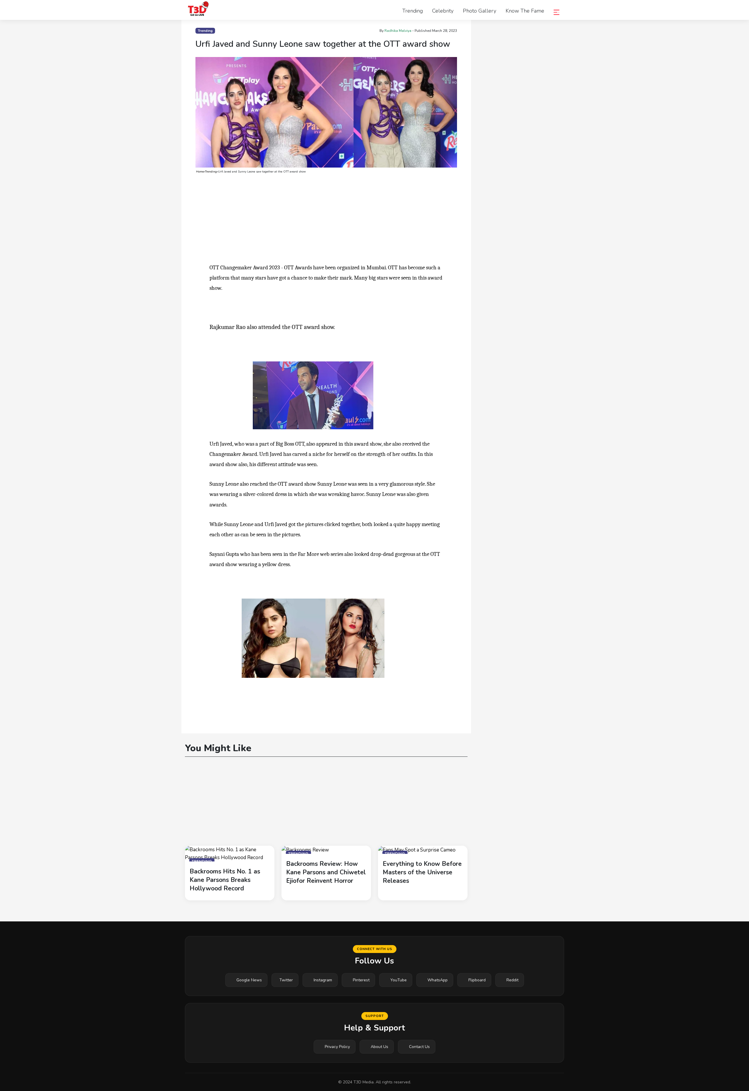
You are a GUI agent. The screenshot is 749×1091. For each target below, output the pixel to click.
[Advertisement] (326, 219)
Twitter (286, 980)
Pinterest (361, 980)
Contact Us (419, 1046)
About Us (379, 1046)
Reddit (512, 980)
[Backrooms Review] (305, 849)
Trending (412, 10)
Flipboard (477, 980)
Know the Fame (525, 10)
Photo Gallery (479, 10)
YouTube (398, 980)
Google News (249, 980)
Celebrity (442, 10)
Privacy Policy (337, 1046)
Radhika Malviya (397, 30)
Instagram (323, 980)
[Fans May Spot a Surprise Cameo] (417, 849)
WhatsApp (437, 980)
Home (200, 172)
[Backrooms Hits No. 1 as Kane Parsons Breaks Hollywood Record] (229, 853)
